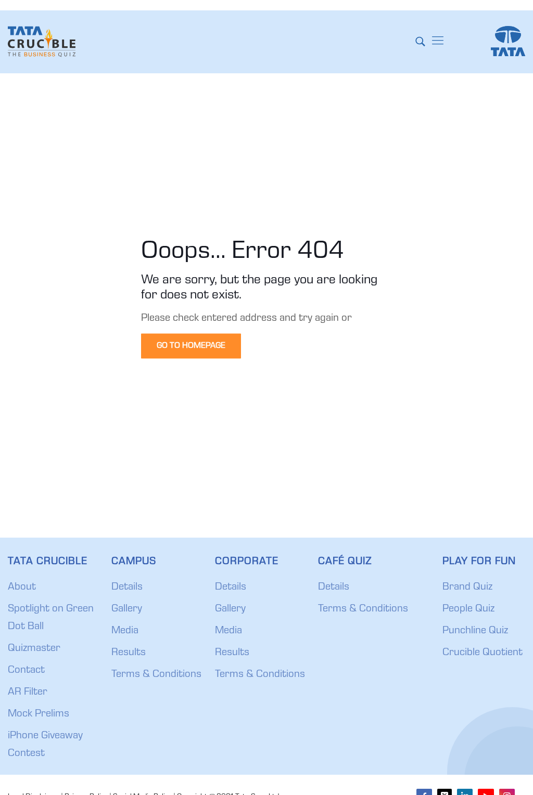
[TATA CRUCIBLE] (41, 41)
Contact (26, 671)
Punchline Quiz (475, 631)
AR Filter (27, 692)
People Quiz (468, 609)
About (22, 587)
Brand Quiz (467, 587)
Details (127, 587)
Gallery (126, 609)
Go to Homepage (191, 346)
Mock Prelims (38, 714)
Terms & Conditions (156, 675)
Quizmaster (34, 649)
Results (128, 653)
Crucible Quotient (482, 653)
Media (124, 631)
